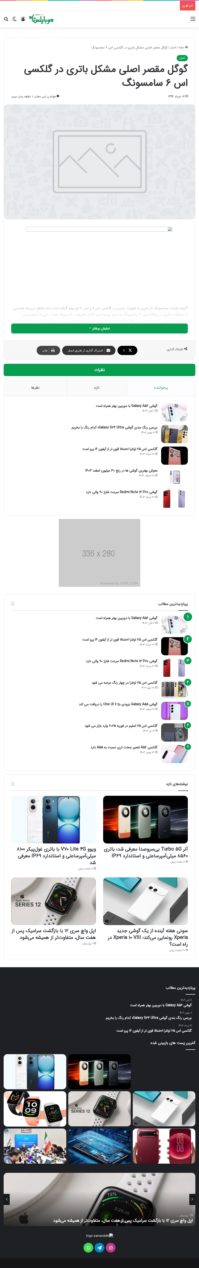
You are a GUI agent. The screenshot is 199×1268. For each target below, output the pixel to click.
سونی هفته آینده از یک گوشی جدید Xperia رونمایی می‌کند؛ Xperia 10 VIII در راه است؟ (148, 937)
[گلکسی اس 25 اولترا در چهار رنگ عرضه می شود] (174, 689)
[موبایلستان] (41, 19)
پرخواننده (161, 388)
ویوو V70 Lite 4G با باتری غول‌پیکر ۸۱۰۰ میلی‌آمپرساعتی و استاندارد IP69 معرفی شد (56, 855)
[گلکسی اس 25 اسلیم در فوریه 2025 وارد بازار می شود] (174, 732)
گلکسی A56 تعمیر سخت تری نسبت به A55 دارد (124, 747)
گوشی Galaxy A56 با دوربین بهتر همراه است (127, 406)
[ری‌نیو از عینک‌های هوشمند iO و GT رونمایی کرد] (164, 1071)
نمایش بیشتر (100, 328)
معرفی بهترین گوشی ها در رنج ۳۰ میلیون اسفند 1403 (121, 470)
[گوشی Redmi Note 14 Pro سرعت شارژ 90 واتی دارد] (174, 499)
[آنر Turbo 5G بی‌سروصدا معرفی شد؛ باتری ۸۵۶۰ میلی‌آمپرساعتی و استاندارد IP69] (145, 819)
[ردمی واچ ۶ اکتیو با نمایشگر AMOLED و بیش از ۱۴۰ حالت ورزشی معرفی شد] (35, 1109)
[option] (99, 1199)
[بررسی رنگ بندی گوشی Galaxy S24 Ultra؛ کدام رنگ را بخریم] (174, 434)
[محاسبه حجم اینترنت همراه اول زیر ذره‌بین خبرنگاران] (35, 1146)
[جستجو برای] (6, 20)
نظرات (99, 370)
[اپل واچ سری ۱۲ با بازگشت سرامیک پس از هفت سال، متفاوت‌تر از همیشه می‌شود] (53, 901)
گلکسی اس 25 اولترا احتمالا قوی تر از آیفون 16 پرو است (120, 449)
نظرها (35, 388)
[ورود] (23, 20)
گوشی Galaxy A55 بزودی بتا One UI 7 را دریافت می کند (118, 704)
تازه (97, 388)
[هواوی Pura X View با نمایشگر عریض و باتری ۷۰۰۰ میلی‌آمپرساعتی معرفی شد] (164, 1146)
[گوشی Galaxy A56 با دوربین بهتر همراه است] (174, 412)
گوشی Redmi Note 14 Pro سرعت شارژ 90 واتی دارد (122, 492)
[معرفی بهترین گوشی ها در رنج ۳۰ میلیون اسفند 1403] (174, 477)
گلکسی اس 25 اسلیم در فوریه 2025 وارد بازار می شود (121, 725)
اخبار (173, 47)
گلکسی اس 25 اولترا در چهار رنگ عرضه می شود (125, 682)
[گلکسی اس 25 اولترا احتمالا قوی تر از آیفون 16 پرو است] (174, 456)
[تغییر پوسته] (14, 20)
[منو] (193, 20)
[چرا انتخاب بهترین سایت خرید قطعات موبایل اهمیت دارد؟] (99, 1146)
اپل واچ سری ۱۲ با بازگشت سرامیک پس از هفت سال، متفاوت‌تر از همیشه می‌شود (54, 934)
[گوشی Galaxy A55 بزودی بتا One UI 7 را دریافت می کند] (174, 711)
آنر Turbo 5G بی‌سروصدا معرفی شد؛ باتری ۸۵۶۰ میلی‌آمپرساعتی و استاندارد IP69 (146, 852)
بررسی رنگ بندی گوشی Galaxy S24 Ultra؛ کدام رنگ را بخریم (115, 427)
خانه (182, 47)
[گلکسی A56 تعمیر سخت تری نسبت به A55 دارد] (174, 754)
